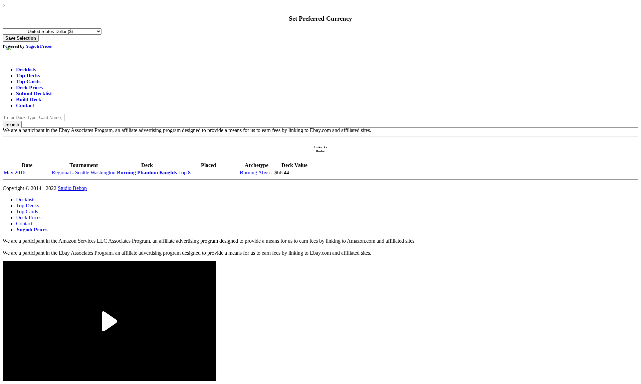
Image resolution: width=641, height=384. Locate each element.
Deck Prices (29, 87)
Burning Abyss (255, 172)
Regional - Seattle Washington (84, 172)
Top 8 (184, 172)
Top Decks (28, 75)
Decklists (26, 69)
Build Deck (28, 99)
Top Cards (28, 81)
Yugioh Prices (39, 46)
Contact (25, 105)
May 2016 (14, 172)
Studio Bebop (72, 188)
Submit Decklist (34, 93)
